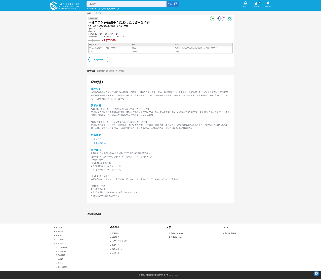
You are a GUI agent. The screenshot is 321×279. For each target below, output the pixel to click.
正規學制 (115, 233)
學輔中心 (115, 245)
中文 (117, 9)
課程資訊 (91, 70)
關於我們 (59, 235)
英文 (109, 9)
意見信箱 (59, 232)
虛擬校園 (115, 253)
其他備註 (120, 70)
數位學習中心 (117, 249)
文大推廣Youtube (176, 237)
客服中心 (59, 228)
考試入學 (115, 237)
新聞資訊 (59, 243)
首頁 (89, 13)
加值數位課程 (61, 267)
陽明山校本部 (61, 247)
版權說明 (59, 259)
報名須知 (59, 263)
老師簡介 (101, 70)
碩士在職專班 (99, 143)
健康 (113, 9)
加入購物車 (98, 59)
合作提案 (59, 239)
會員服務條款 (61, 251)
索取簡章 (97, 139)
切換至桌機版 (230, 233)
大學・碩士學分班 (119, 241)
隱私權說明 (60, 255)
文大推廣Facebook (176, 233)
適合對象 (110, 70)
